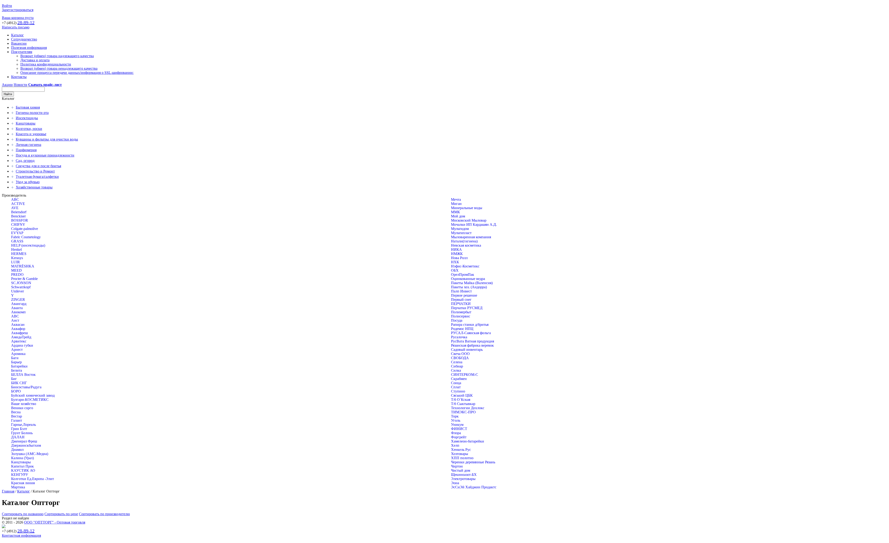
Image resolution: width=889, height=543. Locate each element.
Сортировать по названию (23, 514)
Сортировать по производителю (104, 514)
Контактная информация (21, 535)
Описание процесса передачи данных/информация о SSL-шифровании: (77, 73)
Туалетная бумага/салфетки (37, 177)
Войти (7, 6)
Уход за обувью (28, 182)
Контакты (19, 77)
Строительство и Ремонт (35, 171)
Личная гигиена (28, 145)
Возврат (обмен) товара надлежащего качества (57, 56)
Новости (20, 85)
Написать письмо (15, 27)
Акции (7, 85)
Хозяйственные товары (34, 187)
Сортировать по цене (61, 514)
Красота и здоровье (31, 134)
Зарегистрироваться (17, 10)
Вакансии (19, 43)
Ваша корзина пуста (18, 18)
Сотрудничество (24, 39)
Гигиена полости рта (32, 113)
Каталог (17, 35)
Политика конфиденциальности (45, 64)
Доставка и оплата (35, 60)
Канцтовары (25, 123)
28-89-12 (25, 22)
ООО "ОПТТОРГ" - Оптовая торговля (54, 522)
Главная (8, 491)
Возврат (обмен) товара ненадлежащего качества (58, 68)
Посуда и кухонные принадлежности (45, 155)
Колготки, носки (29, 129)
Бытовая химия (28, 107)
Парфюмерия (26, 150)
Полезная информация (29, 48)
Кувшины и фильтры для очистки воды (47, 139)
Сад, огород (25, 161)
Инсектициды (27, 118)
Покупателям (21, 52)
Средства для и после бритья (38, 166)
